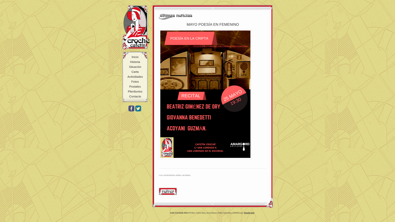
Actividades (135, 76)
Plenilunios (135, 91)
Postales (135, 86)
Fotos (135, 81)
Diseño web (249, 213)
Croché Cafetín (136, 27)
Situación (135, 66)
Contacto (135, 96)
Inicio (135, 57)
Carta (135, 71)
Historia (135, 62)
